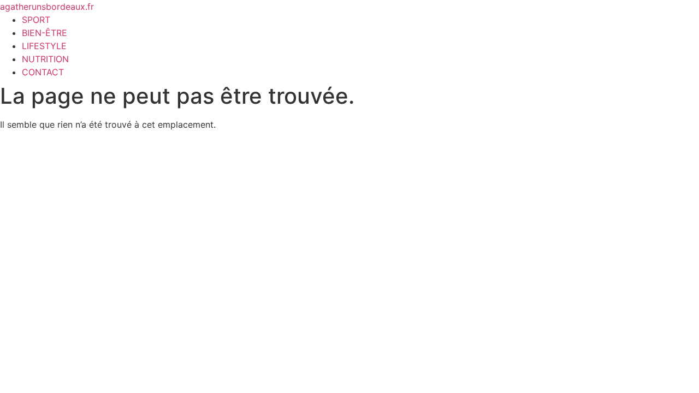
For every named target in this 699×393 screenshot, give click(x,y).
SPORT (36, 19)
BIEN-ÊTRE (44, 32)
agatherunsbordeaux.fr (47, 6)
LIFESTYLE (44, 45)
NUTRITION (45, 58)
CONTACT (43, 72)
